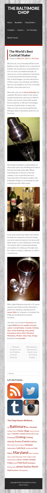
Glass (9, 331)
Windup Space (23, 470)
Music (19, 460)
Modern (19, 336)
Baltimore (16, 325)
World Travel (12, 38)
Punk (15, 463)
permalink (21, 338)
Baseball (18, 22)
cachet (9, 328)
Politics (10, 463)
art (8, 427)
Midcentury (11, 336)
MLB (34, 457)
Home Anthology (30, 92)
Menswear (19, 457)
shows (19, 466)
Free (16, 445)
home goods (29, 331)
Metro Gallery (27, 457)
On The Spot (32, 30)
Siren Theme (24, 485)
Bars (28, 427)
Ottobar (32, 459)
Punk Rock (22, 462)
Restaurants (11, 467)
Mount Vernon (12, 460)
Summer (15, 470)
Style (29, 336)
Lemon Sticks (12, 312)
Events (21, 30)
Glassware (29, 323)
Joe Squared (29, 448)
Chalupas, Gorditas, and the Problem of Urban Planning (15, 352)
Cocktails (28, 328)
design (36, 434)
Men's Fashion (34, 453)
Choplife (11, 30)
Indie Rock (20, 448)
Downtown (11, 437)
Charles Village (23, 431)
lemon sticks (21, 333)
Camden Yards (12, 431)
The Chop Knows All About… (20, 420)
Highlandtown (11, 448)
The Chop (35, 58)
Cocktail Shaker (18, 328)
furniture (21, 445)
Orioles (25, 459)
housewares (11, 333)
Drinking (35, 328)
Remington (31, 463)
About (9, 22)
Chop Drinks (30, 22)
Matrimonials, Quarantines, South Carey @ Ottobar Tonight (31, 352)
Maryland (30, 333)
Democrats (30, 434)
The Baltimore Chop (23, 10)
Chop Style (15, 434)
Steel (25, 336)
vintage (34, 336)
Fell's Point (10, 445)
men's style (11, 457)
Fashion (33, 441)
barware (33, 325)
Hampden (29, 445)
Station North (30, 466)
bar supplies (25, 325)
